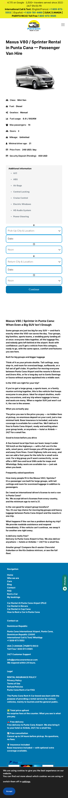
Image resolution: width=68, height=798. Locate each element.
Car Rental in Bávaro (17, 606)
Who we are (13, 578)
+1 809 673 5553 (16, 640)
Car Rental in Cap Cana (19, 609)
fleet (8, 553)
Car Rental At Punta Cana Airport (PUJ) (26, 603)
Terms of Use (13, 683)
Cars (9, 581)
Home (10, 575)
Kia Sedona (28, 550)
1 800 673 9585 (24, 649)
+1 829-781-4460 (33, 12)
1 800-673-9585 (46, 15)
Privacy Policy (14, 680)
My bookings (13, 597)
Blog (9, 584)
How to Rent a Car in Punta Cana (23, 612)
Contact (11, 587)
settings (26, 781)
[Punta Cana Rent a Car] (34, 25)
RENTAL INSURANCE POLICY (21, 677)
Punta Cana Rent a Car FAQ (21, 690)
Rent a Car (12, 594)
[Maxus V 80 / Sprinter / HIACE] (34, 95)
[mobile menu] (62, 24)
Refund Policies (15, 686)
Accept (9, 791)
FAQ (9, 590)
